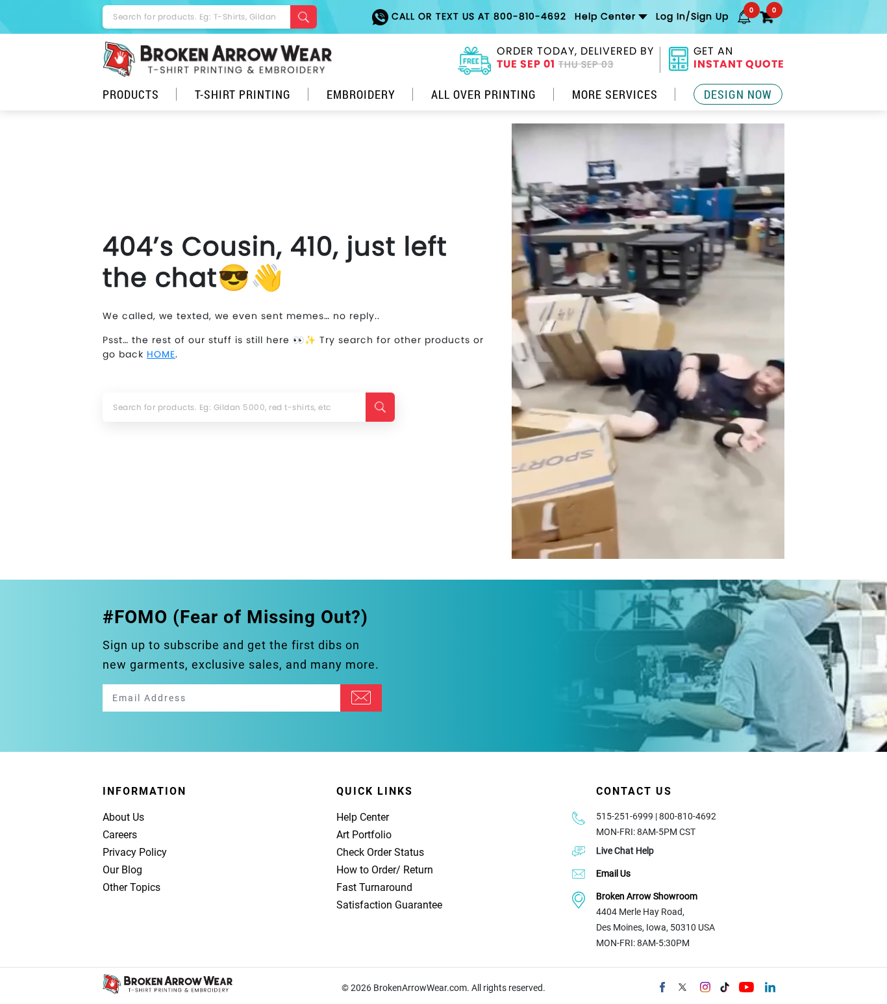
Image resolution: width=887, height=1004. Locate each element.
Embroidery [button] (361, 94)
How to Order (366, 870)
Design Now (738, 94)
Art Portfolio (364, 835)
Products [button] (131, 94)
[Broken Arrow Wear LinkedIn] (770, 986)
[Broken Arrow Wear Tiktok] (724, 986)
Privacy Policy (135, 852)
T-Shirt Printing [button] (243, 94)
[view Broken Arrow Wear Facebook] (662, 986)
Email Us (613, 873)
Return (418, 870)
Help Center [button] (605, 16)
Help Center (362, 817)
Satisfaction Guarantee (389, 905)
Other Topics (131, 887)
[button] (744, 16)
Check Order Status (380, 852)
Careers (120, 835)
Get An (738, 59)
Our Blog (122, 870)
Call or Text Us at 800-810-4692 (477, 16)
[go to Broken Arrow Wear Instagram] (705, 986)
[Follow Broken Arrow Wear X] (682, 986)
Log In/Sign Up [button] (692, 16)
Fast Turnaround (374, 887)
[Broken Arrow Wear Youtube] (746, 986)
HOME (161, 354)
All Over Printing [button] (483, 94)
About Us (123, 817)
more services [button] (615, 94)
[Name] (361, 698)
